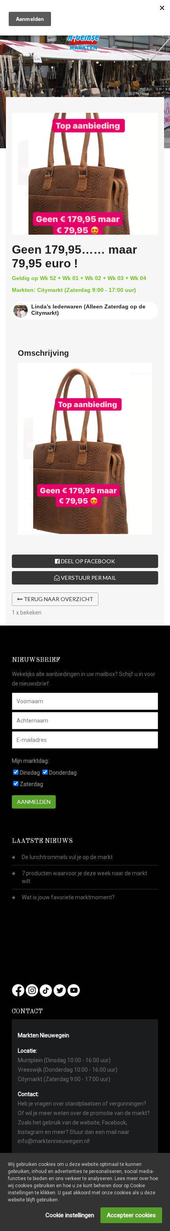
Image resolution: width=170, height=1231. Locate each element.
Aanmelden (34, 801)
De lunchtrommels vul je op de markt (67, 857)
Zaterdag (31, 784)
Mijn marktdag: (30, 761)
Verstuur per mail (88, 577)
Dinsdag (30, 773)
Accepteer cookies (131, 1215)
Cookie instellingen (69, 1215)
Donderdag (63, 773)
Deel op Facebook (87, 561)
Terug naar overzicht (58, 599)
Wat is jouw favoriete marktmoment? (68, 897)
